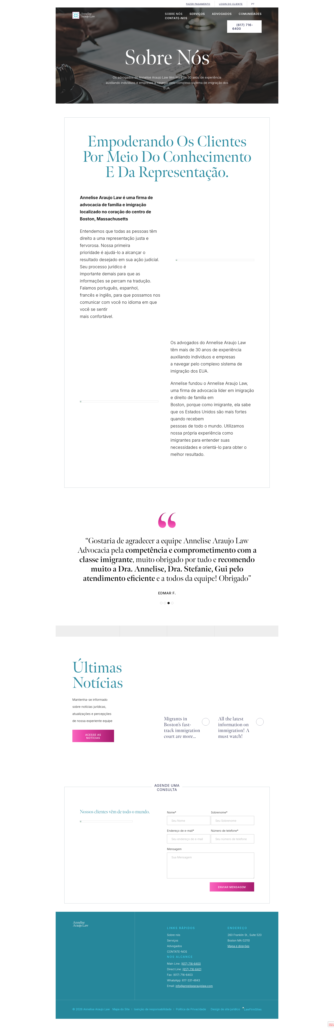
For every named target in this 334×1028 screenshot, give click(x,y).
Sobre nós (174, 14)
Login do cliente (231, 4)
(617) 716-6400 (242, 27)
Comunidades (250, 14)
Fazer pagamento (198, 4)
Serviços (197, 14)
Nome (171, 822)
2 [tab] (165, 612)
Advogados (222, 14)
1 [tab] (161, 612)
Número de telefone (224, 840)
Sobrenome (219, 822)
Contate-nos (176, 18)
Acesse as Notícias (93, 746)
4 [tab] (172, 612)
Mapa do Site (121, 1018)
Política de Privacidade (191, 1018)
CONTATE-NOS (177, 961)
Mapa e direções (238, 955)
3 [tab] (168, 612)
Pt (253, 4)
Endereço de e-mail (180, 840)
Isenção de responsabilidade (153, 1018)
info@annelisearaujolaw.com (194, 995)
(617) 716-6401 (191, 978)
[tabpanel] (167, 571)
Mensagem (174, 858)
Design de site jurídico (225, 1018)
